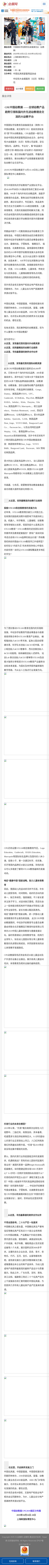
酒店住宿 (40, 89)
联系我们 (36, 1561)
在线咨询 (12, 1561)
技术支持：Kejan (40, 1537)
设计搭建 (19, 89)
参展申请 (9, 89)
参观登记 (29, 89)
